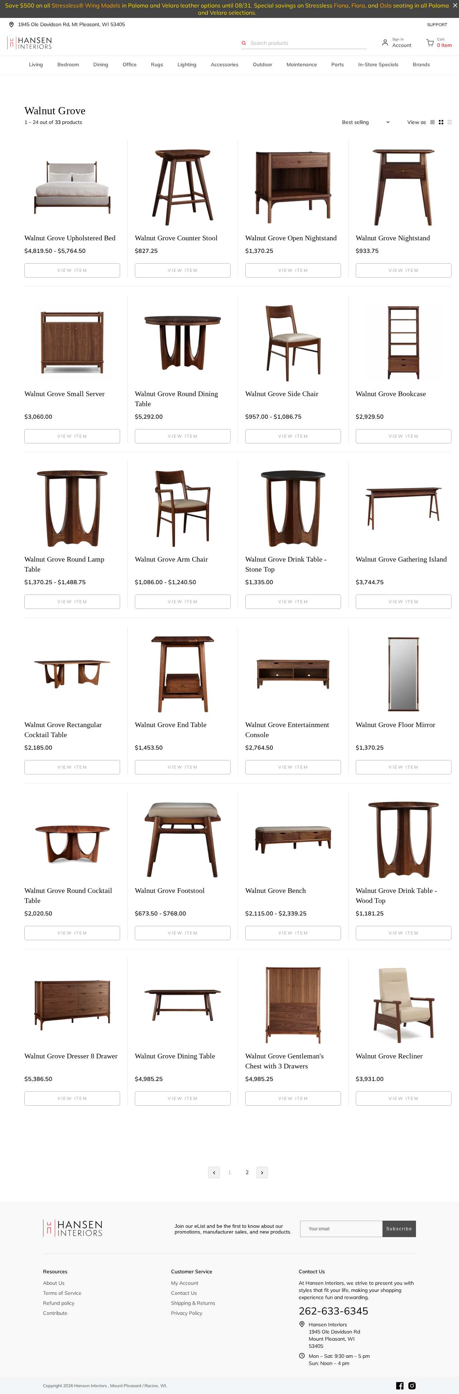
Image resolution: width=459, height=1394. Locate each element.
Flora (358, 5)
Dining (100, 64)
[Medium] (439, 122)
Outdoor (262, 64)
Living (36, 64)
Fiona (341, 5)
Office (130, 64)
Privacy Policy (186, 1313)
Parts (337, 64)
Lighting (187, 64)
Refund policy (58, 1303)
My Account (184, 1283)
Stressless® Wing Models (86, 5)
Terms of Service (62, 1293)
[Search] (243, 43)
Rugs (157, 64)
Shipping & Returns (193, 1303)
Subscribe (399, 1228)
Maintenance (302, 64)
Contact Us (184, 1293)
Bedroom (68, 64)
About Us (54, 1283)
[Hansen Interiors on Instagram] (412, 1386)
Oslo (386, 5)
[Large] (430, 122)
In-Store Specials (378, 64)
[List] (447, 122)
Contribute (55, 1313)
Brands (421, 64)
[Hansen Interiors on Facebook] (400, 1386)
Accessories (224, 64)
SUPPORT (437, 24)
